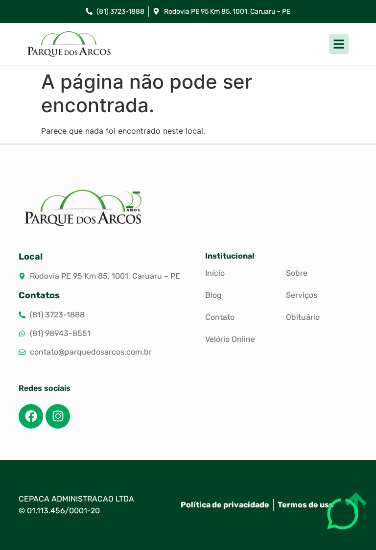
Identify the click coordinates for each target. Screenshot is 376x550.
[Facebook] (31, 416)
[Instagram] (58, 416)
